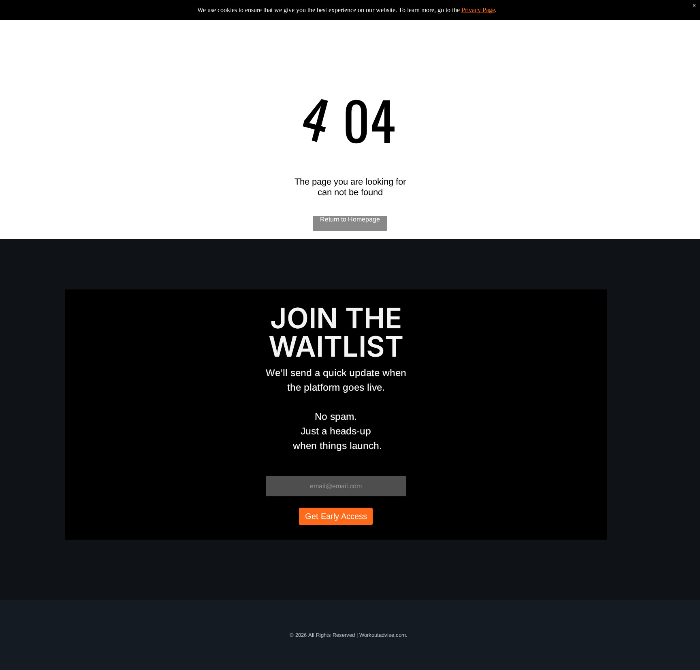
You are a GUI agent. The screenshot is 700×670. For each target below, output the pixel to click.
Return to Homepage (350, 219)
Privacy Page (478, 9)
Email (274, 468)
